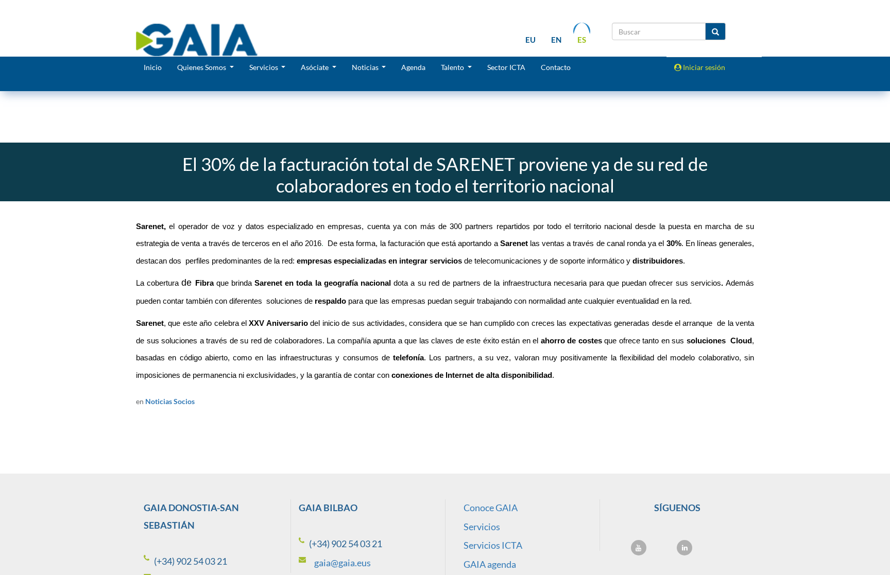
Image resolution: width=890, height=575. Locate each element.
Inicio (153, 67)
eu (530, 39)
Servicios (482, 526)
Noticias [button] (366, 67)
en (556, 39)
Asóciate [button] (315, 67)
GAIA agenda (490, 564)
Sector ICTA (506, 67)
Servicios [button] (264, 67)
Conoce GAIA (491, 507)
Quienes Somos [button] (202, 67)
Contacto (556, 67)
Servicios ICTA (493, 545)
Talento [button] (453, 67)
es (581, 39)
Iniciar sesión (703, 67)
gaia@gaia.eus (342, 562)
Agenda (413, 67)
